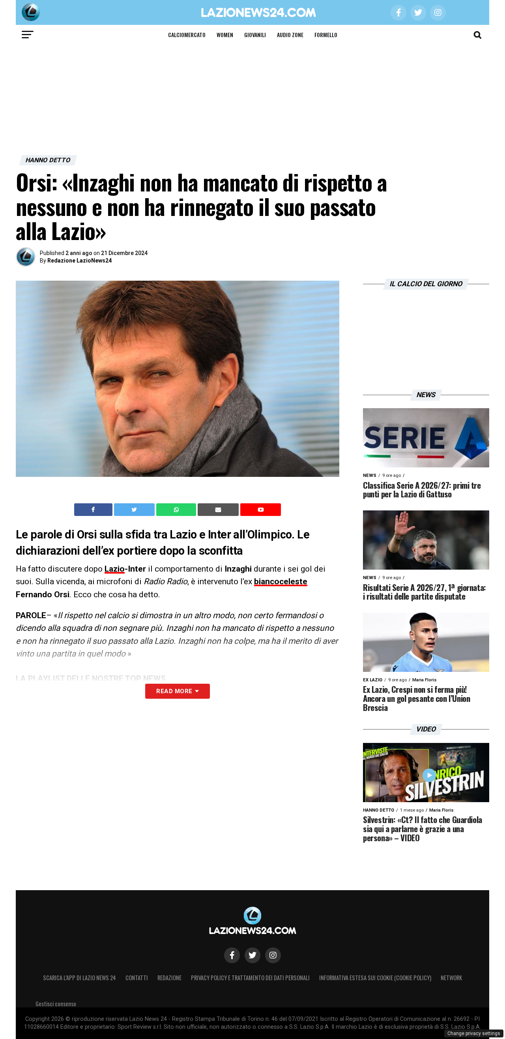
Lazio (115, 569)
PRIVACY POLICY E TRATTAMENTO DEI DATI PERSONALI (250, 977)
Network (451, 977)
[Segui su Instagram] (273, 955)
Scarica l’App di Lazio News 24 (79, 977)
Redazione (169, 977)
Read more (174, 691)
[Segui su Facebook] (232, 955)
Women (225, 34)
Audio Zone (290, 34)
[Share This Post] (177, 509)
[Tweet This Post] (135, 509)
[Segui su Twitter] (252, 955)
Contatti (136, 977)
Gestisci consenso (56, 1004)
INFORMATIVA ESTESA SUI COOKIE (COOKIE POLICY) (375, 977)
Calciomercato (187, 34)
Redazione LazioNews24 (79, 260)
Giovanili (255, 34)
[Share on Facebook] (94, 509)
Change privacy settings (473, 1033)
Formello (325, 34)
